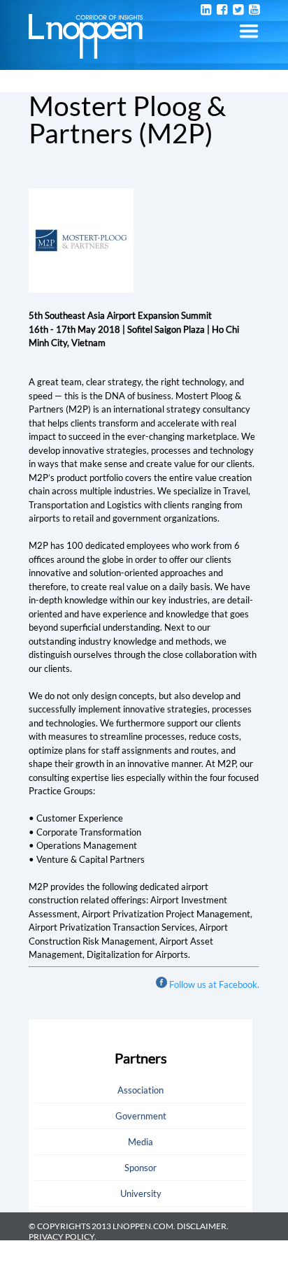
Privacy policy (61, 1236)
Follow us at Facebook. (214, 984)
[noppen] (86, 52)
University (140, 1193)
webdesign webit (220, 1264)
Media (140, 1141)
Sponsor (140, 1167)
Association (140, 1090)
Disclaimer (201, 1226)
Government (140, 1115)
